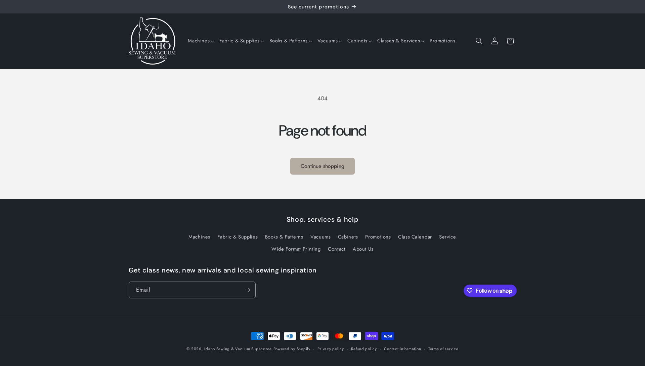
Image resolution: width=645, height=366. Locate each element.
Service (447, 237)
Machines (199, 237)
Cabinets (348, 237)
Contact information (402, 349)
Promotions (378, 237)
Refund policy (364, 349)
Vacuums (320, 237)
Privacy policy (330, 349)
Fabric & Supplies (237, 237)
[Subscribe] (247, 290)
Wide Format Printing (296, 249)
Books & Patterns (284, 237)
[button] (201, 41)
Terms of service (443, 349)
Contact (336, 249)
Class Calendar (415, 237)
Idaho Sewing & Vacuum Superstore (238, 349)
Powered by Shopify (291, 349)
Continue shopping (322, 166)
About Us (363, 249)
